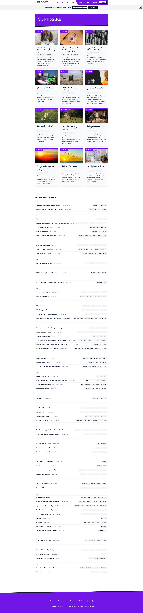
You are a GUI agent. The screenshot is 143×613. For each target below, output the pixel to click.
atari (104, 296)
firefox (100, 420)
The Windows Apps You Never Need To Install (49, 430)
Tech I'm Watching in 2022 (44, 219)
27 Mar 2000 (59, 558)
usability (104, 572)
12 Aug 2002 (58, 510)
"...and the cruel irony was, (43, 540)
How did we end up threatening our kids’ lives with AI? (70, 128)
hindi (94, 567)
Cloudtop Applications (42, 388)
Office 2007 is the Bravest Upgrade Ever (48, 434)
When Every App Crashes (43, 253)
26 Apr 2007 (57, 420)
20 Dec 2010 (54, 376)
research (97, 514)
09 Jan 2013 (75, 318)
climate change (96, 407)
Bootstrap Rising (41, 358)
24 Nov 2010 (72, 380)
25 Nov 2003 (53, 483)
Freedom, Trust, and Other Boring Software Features (51, 380)
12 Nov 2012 (57, 332)
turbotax (38, 518)
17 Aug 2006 (68, 430)
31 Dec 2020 (55, 245)
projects (81, 2)
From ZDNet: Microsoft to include (46, 568)
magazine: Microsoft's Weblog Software (48, 501)
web (99, 209)
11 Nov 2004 (53, 465)
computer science (101, 235)
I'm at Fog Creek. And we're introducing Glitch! (50, 282)
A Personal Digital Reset (43, 245)
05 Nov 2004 (61, 470)
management (92, 540)
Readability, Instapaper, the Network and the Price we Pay (53, 344)
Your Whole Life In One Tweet (45, 384)
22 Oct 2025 (68, 209)
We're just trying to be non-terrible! (46, 273)
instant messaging (92, 420)
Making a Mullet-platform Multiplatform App (49, 328)
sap (82, 497)
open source (103, 314)
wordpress (103, 310)
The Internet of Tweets (43, 292)
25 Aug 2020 (58, 249)
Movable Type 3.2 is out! (43, 443)
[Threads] (68, 2)
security (71, 92)
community (103, 469)
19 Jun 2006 (65, 434)
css (100, 358)
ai (38, 54)
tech (91, 52)
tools (104, 483)
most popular (102, 245)
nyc (81, 474)
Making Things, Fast (42, 231)
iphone (104, 253)
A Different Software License (44, 408)
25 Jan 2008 (47, 398)
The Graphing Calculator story (45, 461)
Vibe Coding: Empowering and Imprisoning (48, 205)
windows (97, 249)
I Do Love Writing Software (44, 332)
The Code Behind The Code (44, 227)
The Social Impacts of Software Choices (48, 452)
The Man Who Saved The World (45, 448)
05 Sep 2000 (60, 550)
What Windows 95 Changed (44, 249)
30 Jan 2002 (62, 530)
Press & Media (62, 601)
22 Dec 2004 (59, 461)
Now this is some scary (42, 554)
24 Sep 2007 (51, 412)
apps (101, 327)
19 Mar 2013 (62, 314)
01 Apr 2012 (75, 344)
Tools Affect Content (42, 483)
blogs (93, 171)
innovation (90, 348)
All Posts (79, 601)
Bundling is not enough (43, 474)
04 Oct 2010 (59, 384)
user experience (89, 318)
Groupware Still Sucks (42, 416)
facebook (100, 366)
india (90, 558)
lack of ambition (41, 488)
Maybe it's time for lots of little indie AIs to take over (96, 49)
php (105, 366)
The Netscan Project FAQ (43, 514)
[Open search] (103, 2)
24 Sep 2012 (55, 336)
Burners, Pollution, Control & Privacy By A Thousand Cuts (52, 223)
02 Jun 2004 (55, 474)
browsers (91, 209)
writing (84, 332)
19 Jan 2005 (64, 452)
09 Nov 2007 (58, 408)
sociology (84, 514)
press (87, 2)
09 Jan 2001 (56, 540)
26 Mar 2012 (63, 348)
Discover (52, 601)
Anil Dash (41, 2)
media (88, 305)
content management (100, 509)
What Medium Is (41, 306)
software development (96, 296)
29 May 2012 (75, 340)
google (104, 231)
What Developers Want (43, 336)
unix (94, 235)
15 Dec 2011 (51, 358)
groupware (97, 416)
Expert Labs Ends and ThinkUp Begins (47, 348)
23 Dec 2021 (57, 219)
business (104, 434)
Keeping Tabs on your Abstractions (46, 235)
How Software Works (42, 296)
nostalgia (103, 227)
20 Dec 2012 (67, 328)
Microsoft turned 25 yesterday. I (45, 550)
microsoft (103, 249)
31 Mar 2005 (59, 448)
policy (104, 348)
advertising (103, 223)
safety (42, 131)
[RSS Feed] (93, 601)
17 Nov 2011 (56, 362)
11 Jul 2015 (55, 292)
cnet (85, 522)
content (99, 483)
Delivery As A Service (42, 376)
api (100, 362)
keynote (97, 487)
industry (104, 474)
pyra (85, 540)
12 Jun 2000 (54, 554)
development (102, 558)
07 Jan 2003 (51, 488)
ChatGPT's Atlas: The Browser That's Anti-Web (49, 209)
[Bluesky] (62, 2)
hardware (76, 54)
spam (89, 522)
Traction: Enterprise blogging (44, 510)
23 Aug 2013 (51, 305)
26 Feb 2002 (58, 526)
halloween (87, 497)
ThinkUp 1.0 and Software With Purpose (48, 366)
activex (100, 412)
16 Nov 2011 (65, 366)
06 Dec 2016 (69, 282)
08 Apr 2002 (51, 522)
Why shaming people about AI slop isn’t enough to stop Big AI (46, 50)
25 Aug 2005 (56, 443)
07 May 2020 (56, 253)
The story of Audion (42, 466)
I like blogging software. (43, 310)
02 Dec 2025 (66, 205)
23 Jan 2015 (54, 296)
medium (104, 305)
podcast (104, 272)
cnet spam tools (41, 522)
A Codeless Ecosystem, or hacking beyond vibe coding (46, 168)
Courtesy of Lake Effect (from (45, 558)
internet (47, 131)
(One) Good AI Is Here (44, 88)
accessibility (93, 412)
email (98, 522)
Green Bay (39, 398)
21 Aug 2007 (54, 416)
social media (103, 318)
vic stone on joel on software (44, 526)
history (98, 447)
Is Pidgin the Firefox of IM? (44, 420)
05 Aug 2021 (57, 227)
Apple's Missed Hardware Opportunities (47, 506)
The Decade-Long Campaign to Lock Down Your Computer (53, 340)
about (95, 2)
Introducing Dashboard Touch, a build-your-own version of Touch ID (70, 50)
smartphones (102, 388)
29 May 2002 (56, 514)
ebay (94, 398)
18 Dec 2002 (55, 497)
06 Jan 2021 (53, 231)
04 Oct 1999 (67, 572)
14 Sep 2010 (54, 388)
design (96, 318)
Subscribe (92, 7)
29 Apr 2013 (55, 310)
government (98, 348)
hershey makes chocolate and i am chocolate (49, 572)
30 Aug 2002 (64, 505)
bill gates (103, 332)
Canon (72, 601)
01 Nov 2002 (64, 501)
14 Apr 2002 (46, 518)
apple (64, 54)
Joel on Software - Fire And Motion (46, 530)
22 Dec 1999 (61, 568)
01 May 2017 (62, 272)
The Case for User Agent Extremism (46, 314)
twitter (95, 245)
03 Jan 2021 (61, 235)
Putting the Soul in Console (44, 263)
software (42, 54)
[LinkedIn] (73, 2)
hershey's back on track (43, 497)
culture (49, 54)
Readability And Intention (43, 362)
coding (89, 92)
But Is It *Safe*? (41, 412)
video (48, 91)
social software (82, 469)
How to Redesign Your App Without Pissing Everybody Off (53, 318)
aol (105, 420)
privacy (96, 223)
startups (104, 263)
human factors (102, 497)
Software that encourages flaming (46, 470)
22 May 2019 (57, 263)
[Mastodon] (57, 2)
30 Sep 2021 (74, 223)
